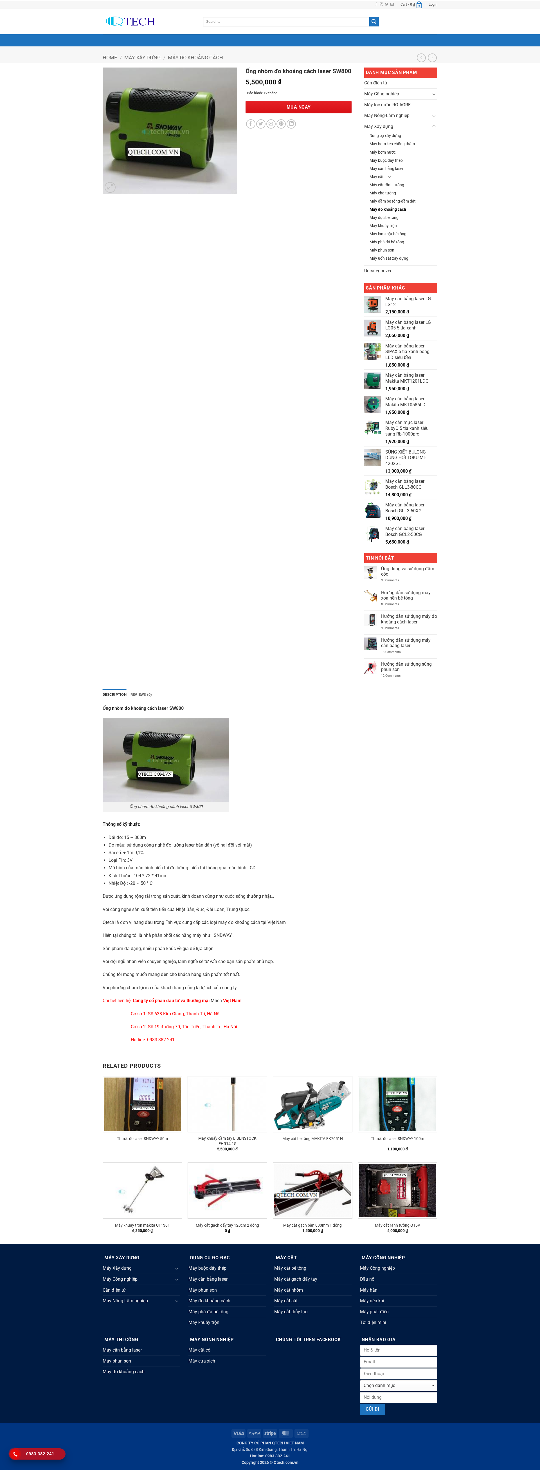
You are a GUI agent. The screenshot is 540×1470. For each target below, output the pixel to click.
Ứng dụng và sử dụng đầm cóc (407, 571)
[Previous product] (432, 57)
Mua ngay (299, 107)
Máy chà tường (383, 193)
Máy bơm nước (383, 152)
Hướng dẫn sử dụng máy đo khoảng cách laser (409, 619)
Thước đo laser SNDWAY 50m (142, 1138)
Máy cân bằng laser (387, 168)
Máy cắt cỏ (199, 1350)
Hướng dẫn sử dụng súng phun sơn (406, 666)
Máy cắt (377, 176)
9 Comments (393, 580)
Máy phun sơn (382, 250)
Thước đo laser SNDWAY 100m (397, 1138)
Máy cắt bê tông (290, 1268)
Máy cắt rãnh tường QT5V (397, 1225)
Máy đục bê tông (384, 217)
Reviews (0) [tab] (141, 694)
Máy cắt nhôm (288, 1290)
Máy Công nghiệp (381, 93)
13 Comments (395, 652)
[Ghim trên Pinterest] (281, 124)
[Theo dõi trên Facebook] (376, 4)
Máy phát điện (374, 1311)
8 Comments (394, 604)
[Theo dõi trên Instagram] (381, 4)
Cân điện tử (375, 83)
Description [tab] (115, 694)
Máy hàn (368, 1290)
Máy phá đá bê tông (387, 242)
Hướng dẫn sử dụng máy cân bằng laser (406, 643)
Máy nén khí (372, 1300)
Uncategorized (378, 270)
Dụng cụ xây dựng (385, 135)
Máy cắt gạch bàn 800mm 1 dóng (312, 1225)
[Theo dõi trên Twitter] (386, 4)
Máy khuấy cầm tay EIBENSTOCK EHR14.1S (227, 1141)
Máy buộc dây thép (386, 160)
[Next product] (421, 57)
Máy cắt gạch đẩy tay (295, 1279)
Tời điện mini (373, 1322)
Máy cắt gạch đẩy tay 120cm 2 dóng (227, 1225)
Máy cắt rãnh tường (387, 185)
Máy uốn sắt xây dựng (389, 258)
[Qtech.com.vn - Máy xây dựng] (149, 21)
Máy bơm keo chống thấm (392, 144)
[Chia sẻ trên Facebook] (250, 124)
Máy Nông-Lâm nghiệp (387, 115)
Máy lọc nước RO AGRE (387, 104)
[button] (411, 4)
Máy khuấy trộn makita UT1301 (142, 1225)
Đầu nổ (367, 1279)
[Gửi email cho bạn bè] (271, 124)
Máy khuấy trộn (383, 225)
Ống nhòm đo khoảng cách (130, 708)
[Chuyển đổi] (434, 94)
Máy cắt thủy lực (290, 1311)
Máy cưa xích (201, 1361)
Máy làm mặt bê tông (388, 234)
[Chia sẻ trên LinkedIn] (291, 124)
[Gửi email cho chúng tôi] (392, 4)
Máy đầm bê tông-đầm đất (393, 201)
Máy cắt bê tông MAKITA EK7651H (312, 1138)
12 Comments (395, 675)
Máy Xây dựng (142, 57)
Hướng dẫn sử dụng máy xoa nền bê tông (406, 595)
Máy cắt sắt (286, 1300)
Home (110, 57)
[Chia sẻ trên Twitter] (261, 124)
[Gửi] (374, 21)
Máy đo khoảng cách (195, 57)
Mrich (216, 1000)
